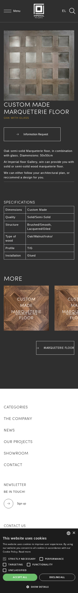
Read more (25, 551)
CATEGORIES (16, 406)
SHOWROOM (16, 452)
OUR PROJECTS (18, 441)
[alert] (39, 560)
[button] (39, 587)
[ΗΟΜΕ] (39, 11)
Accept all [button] (20, 577)
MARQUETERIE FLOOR (58, 348)
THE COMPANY (18, 418)
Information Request (35, 134)
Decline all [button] (57, 577)
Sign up (21, 503)
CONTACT (13, 464)
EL (64, 10)
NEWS (9, 429)
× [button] (73, 533)
